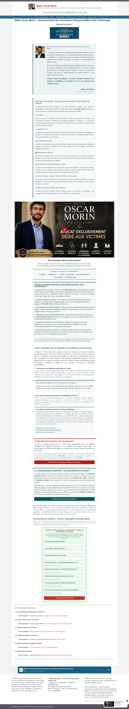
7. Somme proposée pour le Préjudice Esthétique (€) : (60, 583)
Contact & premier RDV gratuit (40, 17)
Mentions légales (46, 706)
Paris (47, 373)
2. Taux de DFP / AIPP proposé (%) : (54, 548)
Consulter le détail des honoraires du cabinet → (64, 499)
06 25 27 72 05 (70, 12)
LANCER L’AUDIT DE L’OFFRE (64, 598)
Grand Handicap (60, 17)
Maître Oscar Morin (46, 6)
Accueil (51, 17)
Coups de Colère (92, 17)
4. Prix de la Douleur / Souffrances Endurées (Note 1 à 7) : (61, 562)
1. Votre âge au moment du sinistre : (55, 541)
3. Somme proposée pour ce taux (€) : (55, 555)
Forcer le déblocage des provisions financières (59, 623)
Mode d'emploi (61, 639)
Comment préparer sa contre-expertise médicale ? (44, 647)
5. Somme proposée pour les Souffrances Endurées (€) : (60, 569)
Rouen (92, 371)
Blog (52, 706)
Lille (83, 371)
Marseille (87, 371)
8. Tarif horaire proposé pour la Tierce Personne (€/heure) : (61, 590)
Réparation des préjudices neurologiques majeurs (58, 655)
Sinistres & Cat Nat (71, 17)
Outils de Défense (81, 17)
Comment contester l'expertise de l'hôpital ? (56, 616)
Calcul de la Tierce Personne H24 (45, 432)
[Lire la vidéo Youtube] (64, 230)
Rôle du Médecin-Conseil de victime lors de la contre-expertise (47, 631)
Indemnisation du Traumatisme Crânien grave (49, 430)
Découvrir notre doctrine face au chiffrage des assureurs (64, 462)
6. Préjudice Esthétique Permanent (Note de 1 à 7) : (59, 576)
